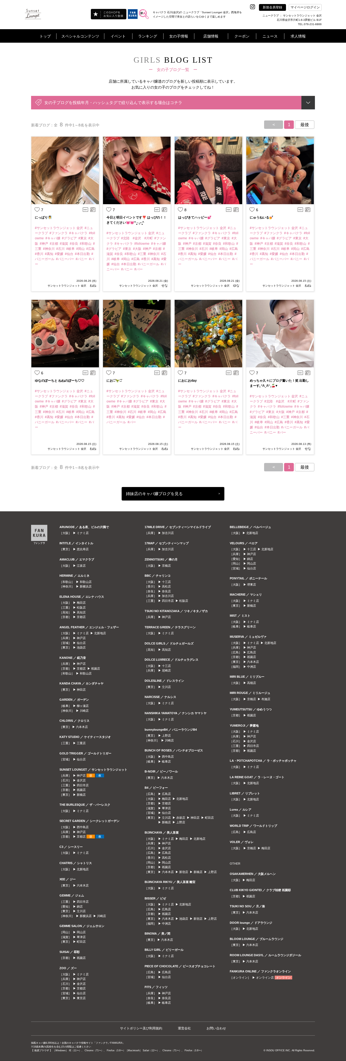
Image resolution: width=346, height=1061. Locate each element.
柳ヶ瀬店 (83, 705)
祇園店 (95, 668)
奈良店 (166, 591)
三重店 (81, 743)
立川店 (81, 911)
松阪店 (81, 607)
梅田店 (81, 602)
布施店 (265, 699)
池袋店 (81, 647)
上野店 (166, 735)
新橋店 (81, 794)
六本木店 (82, 726)
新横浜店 (86, 586)
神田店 (81, 689)
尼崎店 (166, 670)
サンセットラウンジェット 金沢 (67, 285)
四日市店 (83, 785)
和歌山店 (86, 581)
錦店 (80, 906)
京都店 (81, 617)
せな (164, 285)
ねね (92, 285)
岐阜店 (166, 761)
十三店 (166, 581)
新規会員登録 (272, 7)
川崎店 (84, 710)
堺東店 (251, 584)
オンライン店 (265, 977)
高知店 (81, 612)
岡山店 (81, 932)
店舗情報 (210, 36)
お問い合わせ (216, 1028)
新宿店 (183, 872)
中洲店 (166, 923)
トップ (45, 36)
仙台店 (81, 642)
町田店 (81, 941)
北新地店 (100, 633)
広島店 (166, 793)
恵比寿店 (83, 549)
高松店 (166, 586)
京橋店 (166, 565)
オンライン (283, 977)
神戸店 (81, 638)
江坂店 (81, 565)
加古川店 (168, 533)
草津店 (81, 937)
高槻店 (251, 682)
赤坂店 (180, 817)
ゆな (235, 285)
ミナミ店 (83, 533)
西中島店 (83, 827)
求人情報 (298, 36)
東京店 (81, 998)
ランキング (147, 36)
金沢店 (81, 780)
